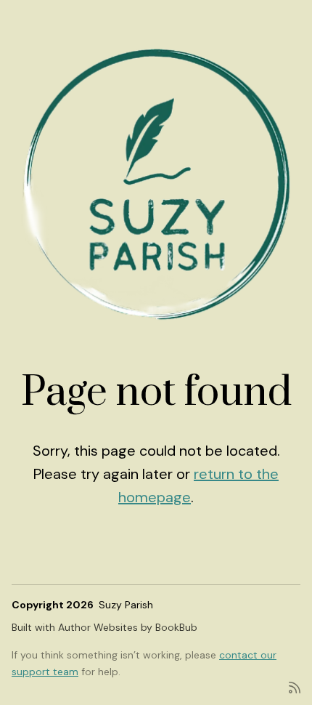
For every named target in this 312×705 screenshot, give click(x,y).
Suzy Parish (126, 604)
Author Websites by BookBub (127, 627)
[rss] (294, 686)
